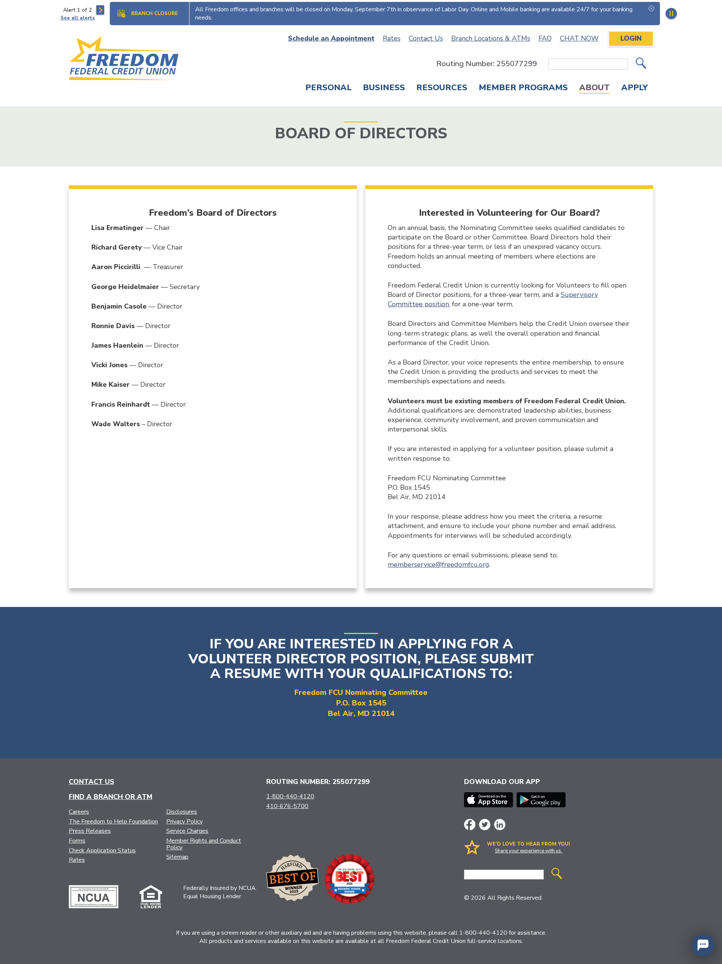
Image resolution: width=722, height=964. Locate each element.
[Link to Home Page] (124, 59)
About (594, 88)
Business (384, 88)
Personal (328, 88)
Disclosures (181, 812)
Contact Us (426, 38)
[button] (703, 945)
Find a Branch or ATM (110, 796)
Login (631, 38)
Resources (441, 88)
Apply (634, 88)
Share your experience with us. (528, 850)
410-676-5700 (287, 806)
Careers (79, 812)
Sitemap (177, 857)
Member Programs (523, 88)
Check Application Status (102, 850)
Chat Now (579, 38)
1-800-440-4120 (290, 796)
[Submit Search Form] (641, 64)
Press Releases (90, 831)
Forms (77, 841)
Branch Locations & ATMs (490, 38)
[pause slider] (671, 13)
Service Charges (187, 831)
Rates (391, 38)
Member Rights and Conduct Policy (203, 844)
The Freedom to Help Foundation (113, 821)
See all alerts (78, 18)
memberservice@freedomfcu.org (438, 564)
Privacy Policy (184, 821)
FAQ (545, 38)
